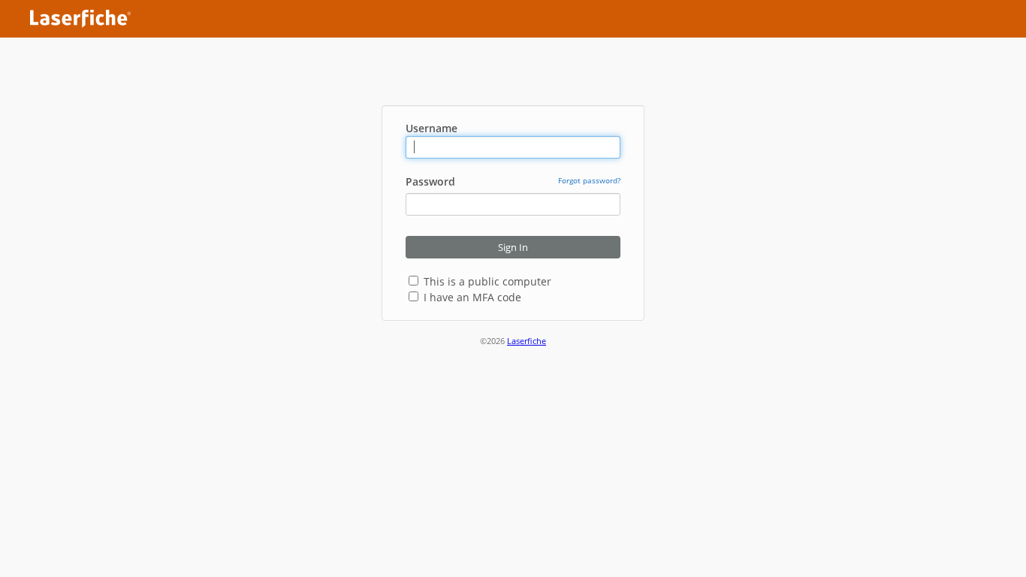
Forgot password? (589, 180)
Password (430, 181)
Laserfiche (526, 341)
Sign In (513, 247)
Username (431, 128)
